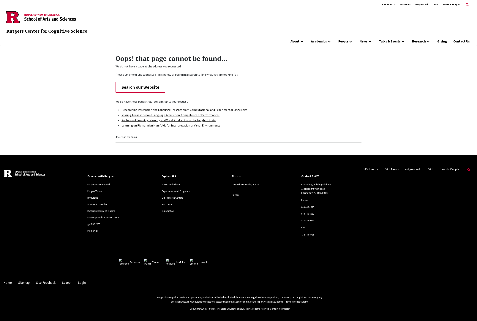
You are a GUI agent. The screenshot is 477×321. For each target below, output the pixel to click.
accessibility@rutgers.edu (227, 301)
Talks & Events (390, 41)
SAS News (405, 4)
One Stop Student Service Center (103, 217)
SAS (436, 4)
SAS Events (388, 4)
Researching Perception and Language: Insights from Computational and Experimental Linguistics (184, 110)
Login (82, 283)
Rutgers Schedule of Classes (101, 210)
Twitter (155, 262)
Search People (451, 4)
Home (7, 283)
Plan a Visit (92, 230)
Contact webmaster (280, 308)
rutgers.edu (422, 4)
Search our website (140, 87)
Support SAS (168, 210)
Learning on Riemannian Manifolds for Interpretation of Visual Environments (170, 125)
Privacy (235, 194)
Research (419, 41)
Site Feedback (46, 283)
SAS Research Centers (172, 197)
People (343, 41)
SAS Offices (167, 204)
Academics (319, 41)
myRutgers (92, 197)
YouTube (180, 262)
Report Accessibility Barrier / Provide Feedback (280, 301)
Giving (442, 41)
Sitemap (24, 283)
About (294, 41)
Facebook (135, 262)
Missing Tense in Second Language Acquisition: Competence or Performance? (170, 115)
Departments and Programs (175, 191)
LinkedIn (204, 262)
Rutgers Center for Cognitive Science (46, 31)
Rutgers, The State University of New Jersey (229, 308)
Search (66, 283)
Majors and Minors (171, 184)
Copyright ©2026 (198, 308)
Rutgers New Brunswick (98, 184)
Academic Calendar (97, 204)
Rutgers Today (94, 191)
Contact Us (461, 41)
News (363, 41)
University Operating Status (245, 184)
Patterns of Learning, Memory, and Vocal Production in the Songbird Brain (168, 120)
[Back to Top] (469, 312)
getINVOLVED (93, 224)
